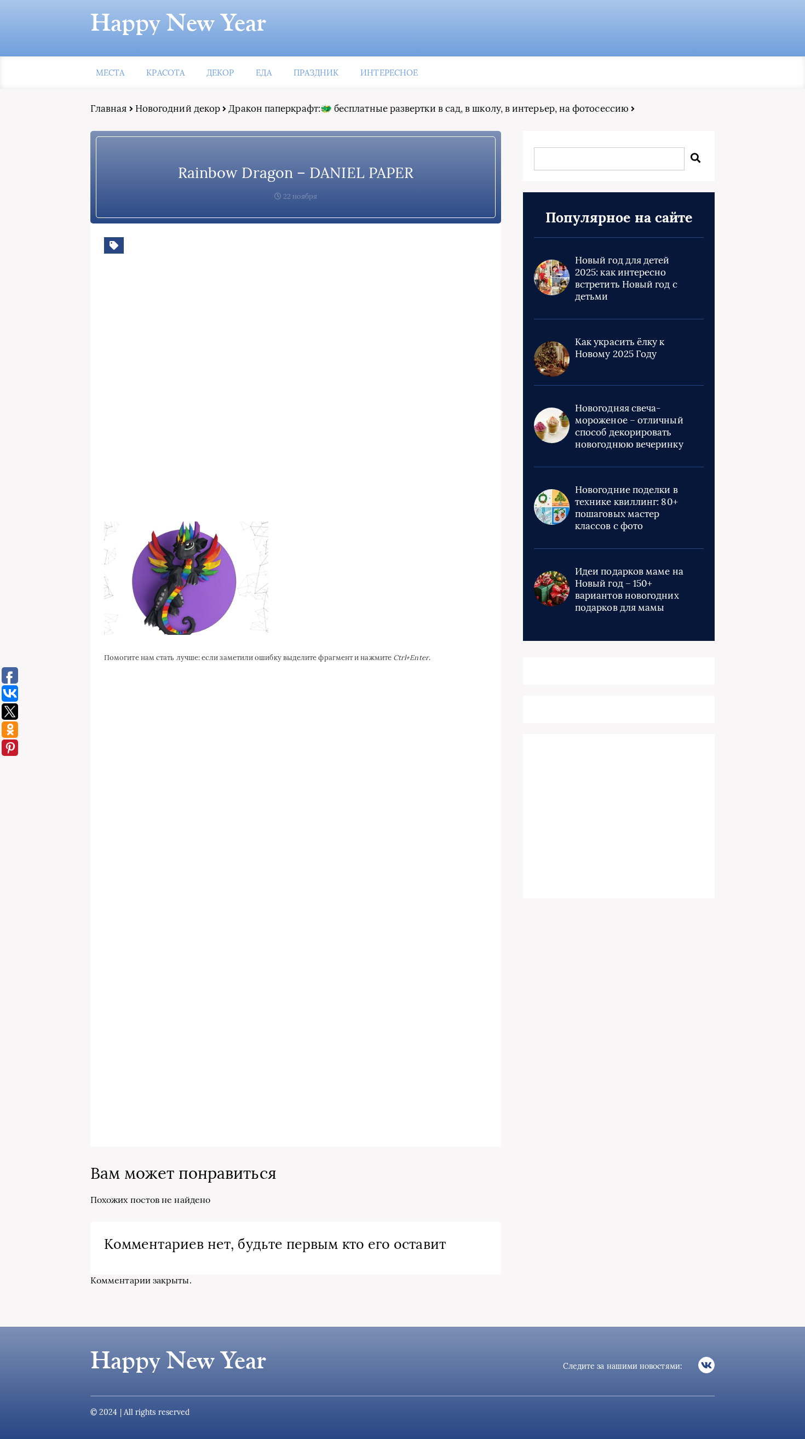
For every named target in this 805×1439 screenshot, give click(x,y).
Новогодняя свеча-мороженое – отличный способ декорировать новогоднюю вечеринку (629, 426)
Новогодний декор (177, 108)
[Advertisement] (263, 396)
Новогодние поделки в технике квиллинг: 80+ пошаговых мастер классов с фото (626, 508)
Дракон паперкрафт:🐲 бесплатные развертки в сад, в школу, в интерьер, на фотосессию (428, 108)
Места (110, 72)
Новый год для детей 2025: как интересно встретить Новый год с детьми (626, 278)
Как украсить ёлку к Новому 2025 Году (620, 348)
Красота (165, 72)
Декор (220, 72)
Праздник (316, 72)
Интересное (389, 72)
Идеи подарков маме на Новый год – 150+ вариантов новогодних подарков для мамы (629, 589)
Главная (108, 108)
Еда (263, 72)
